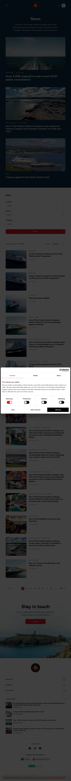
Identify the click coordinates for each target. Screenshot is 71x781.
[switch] (26, 402)
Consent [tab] (12, 375)
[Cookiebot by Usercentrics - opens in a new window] (61, 370)
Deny (13, 409)
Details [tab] (35, 375)
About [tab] (59, 375)
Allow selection (35, 409)
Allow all (58, 409)
